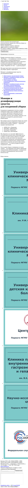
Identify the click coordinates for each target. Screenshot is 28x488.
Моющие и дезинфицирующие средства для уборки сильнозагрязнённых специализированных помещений (14, 85)
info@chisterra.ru (5, 466)
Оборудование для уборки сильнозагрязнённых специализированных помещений (15, 81)
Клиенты (6, 7)
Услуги (5, 5)
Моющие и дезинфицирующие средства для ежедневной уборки (14, 78)
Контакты (6, 9)
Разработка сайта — (6, 485)
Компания (6, 3)
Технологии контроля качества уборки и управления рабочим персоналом (13, 88)
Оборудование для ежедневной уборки (13, 76)
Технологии (7, 6)
